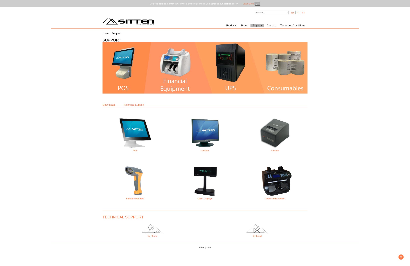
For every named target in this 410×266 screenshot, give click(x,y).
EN (292, 12)
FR (303, 12)
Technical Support (133, 104)
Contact (271, 25)
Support (257, 25)
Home (105, 33)
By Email (257, 236)
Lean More (248, 3)
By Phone (152, 236)
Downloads (108, 104)
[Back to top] (401, 257)
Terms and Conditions (292, 25)
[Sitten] (129, 22)
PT (298, 12)
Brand (244, 25)
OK (257, 3)
